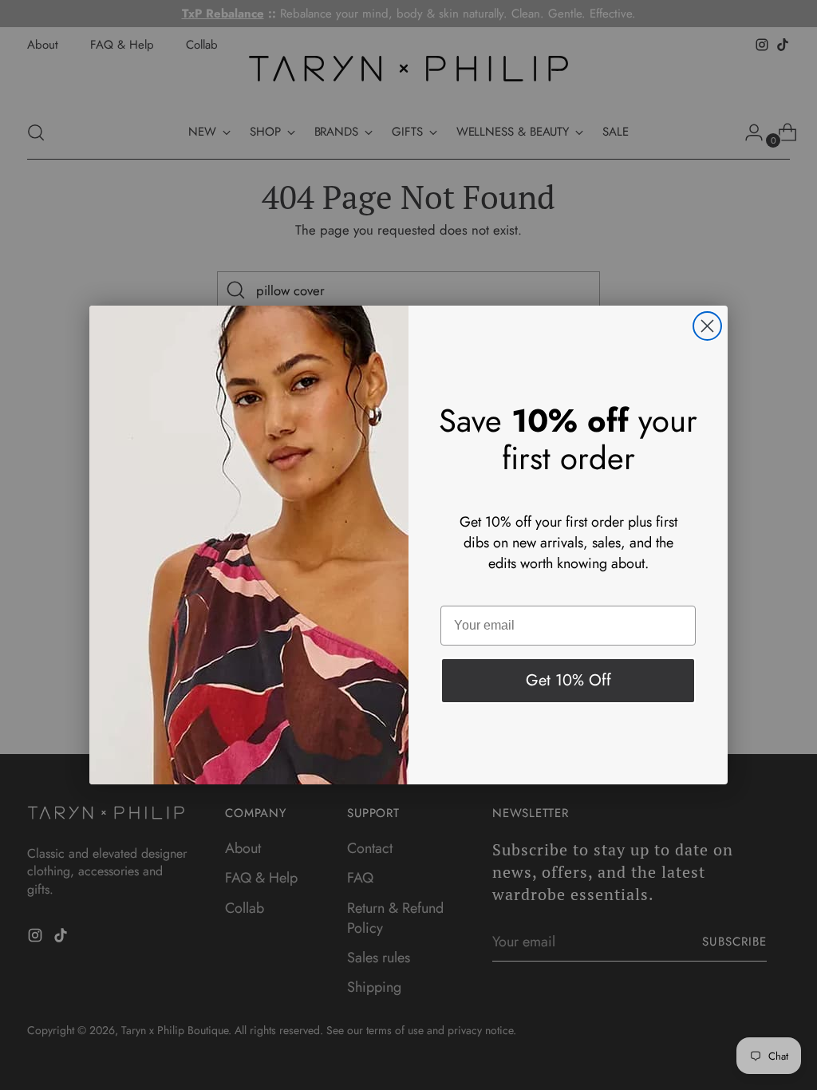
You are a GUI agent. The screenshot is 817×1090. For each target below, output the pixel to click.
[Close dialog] (707, 326)
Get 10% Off (568, 680)
